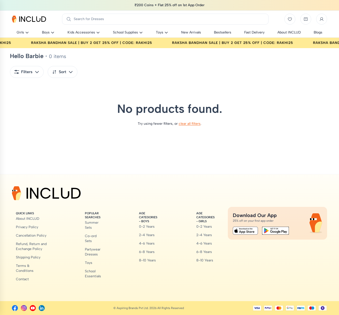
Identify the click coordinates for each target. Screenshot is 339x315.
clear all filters (190, 124)
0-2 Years (147, 226)
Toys (88, 263)
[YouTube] (33, 308)
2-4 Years (147, 235)
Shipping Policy (28, 257)
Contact (22, 279)
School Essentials (93, 273)
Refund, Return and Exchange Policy (31, 246)
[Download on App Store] (245, 231)
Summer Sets (92, 225)
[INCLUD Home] (29, 19)
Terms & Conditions (25, 268)
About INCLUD (27, 219)
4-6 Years (147, 243)
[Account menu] (321, 19)
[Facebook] (15, 308)
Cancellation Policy (31, 235)
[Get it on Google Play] (275, 231)
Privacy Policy (27, 227)
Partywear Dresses (93, 251)
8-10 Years (147, 260)
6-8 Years (147, 252)
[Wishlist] (289, 19)
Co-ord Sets (91, 238)
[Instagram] (24, 308)
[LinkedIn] (42, 308)
